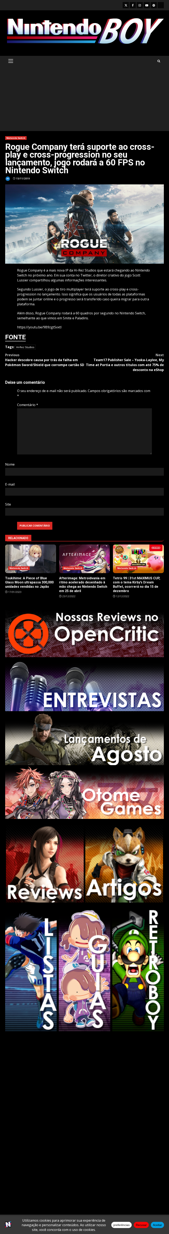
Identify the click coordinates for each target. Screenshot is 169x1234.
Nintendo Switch (15, 138)
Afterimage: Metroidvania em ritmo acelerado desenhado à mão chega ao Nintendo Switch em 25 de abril (84, 558)
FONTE (15, 337)
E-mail (10, 484)
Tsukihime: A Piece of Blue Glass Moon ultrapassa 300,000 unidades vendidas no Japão (30, 558)
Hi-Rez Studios (25, 347)
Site (8, 504)
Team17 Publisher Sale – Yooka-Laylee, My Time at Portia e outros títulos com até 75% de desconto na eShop (125, 362)
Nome (10, 464)
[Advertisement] (84, 100)
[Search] (158, 61)
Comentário (27, 405)
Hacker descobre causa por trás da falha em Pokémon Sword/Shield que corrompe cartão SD (44, 360)
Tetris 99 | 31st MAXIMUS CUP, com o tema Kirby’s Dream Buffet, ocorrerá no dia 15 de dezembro (138, 558)
